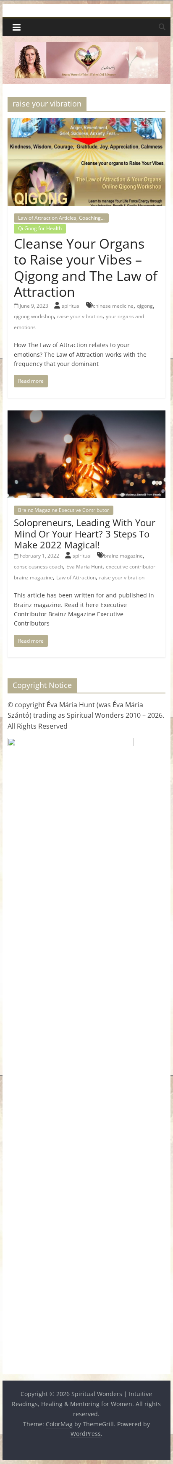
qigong (145, 305)
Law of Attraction (76, 577)
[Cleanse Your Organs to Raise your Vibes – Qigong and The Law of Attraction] (86, 123)
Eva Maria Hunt (84, 566)
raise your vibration (79, 316)
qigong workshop (34, 316)
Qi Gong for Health (40, 228)
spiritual (72, 305)
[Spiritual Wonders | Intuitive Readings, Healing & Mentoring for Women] (86, 41)
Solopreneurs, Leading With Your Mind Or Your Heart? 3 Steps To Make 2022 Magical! (84, 533)
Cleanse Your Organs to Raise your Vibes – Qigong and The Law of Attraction (85, 267)
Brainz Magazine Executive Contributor (63, 510)
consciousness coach (38, 566)
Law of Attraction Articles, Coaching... (61, 217)
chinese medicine (113, 305)
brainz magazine (123, 555)
